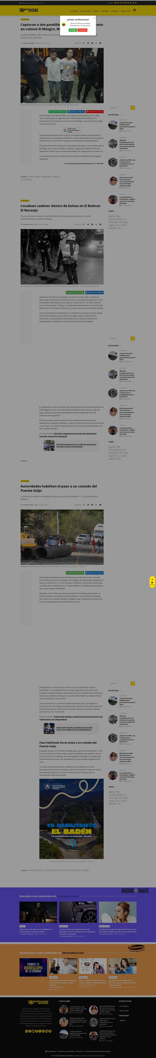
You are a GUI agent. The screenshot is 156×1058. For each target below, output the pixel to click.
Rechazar (82, 30)
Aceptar (72, 30)
